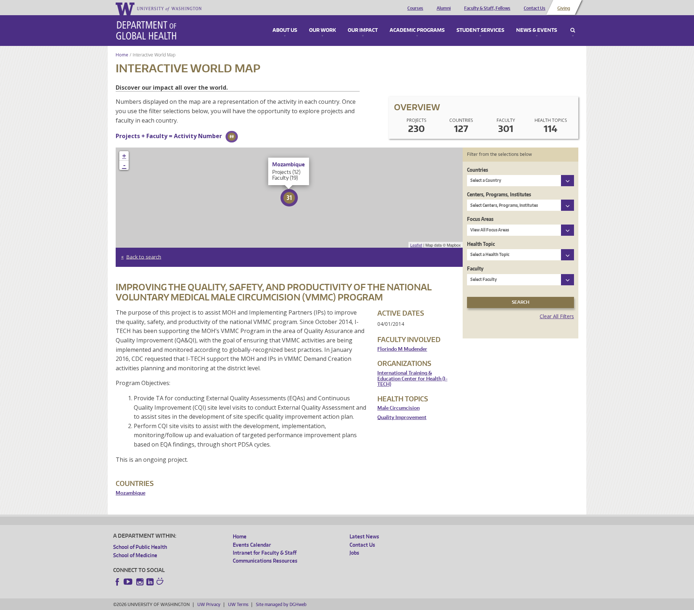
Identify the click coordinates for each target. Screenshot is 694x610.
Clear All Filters (557, 316)
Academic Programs (417, 30)
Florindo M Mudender (402, 349)
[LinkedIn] (150, 581)
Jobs (354, 553)
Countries (477, 170)
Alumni (444, 8)
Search (572, 30)
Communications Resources (265, 561)
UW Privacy (208, 604)
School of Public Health (140, 547)
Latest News (364, 536)
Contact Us (534, 8)
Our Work (322, 30)
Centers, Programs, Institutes (499, 194)
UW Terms (238, 604)
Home (122, 55)
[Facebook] (117, 581)
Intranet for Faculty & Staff (264, 553)
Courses (415, 8)
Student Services (480, 30)
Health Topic (481, 244)
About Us (285, 30)
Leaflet (416, 245)
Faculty (475, 268)
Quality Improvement (402, 417)
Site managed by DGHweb (281, 604)
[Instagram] (140, 581)
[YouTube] (128, 581)
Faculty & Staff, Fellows (487, 8)
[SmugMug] (161, 582)
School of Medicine (135, 555)
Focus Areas (480, 219)
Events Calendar (252, 545)
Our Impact (363, 30)
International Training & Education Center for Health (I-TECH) (412, 378)
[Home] (146, 30)
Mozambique (130, 493)
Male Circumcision (398, 408)
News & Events (536, 30)
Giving (563, 8)
